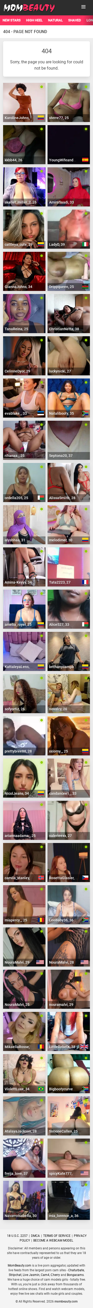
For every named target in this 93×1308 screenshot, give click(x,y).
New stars (12, 20)
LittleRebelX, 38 (62, 1047)
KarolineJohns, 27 (19, 118)
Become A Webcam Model (53, 1240)
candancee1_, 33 (62, 793)
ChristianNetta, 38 (64, 329)
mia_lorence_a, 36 (64, 1216)
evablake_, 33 (16, 413)
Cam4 (45, 1275)
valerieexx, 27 (60, 836)
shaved (74, 20)
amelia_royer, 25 (18, 624)
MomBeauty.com (19, 1265)
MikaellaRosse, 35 (20, 1047)
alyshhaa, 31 (15, 540)
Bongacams (75, 1275)
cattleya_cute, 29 (19, 244)
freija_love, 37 (16, 1173)
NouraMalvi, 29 (17, 962)
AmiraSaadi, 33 (61, 202)
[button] (83, 7)
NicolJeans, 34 (17, 793)
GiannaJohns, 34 (18, 287)
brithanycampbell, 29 (66, 667)
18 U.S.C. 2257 (17, 1236)
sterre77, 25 (59, 118)
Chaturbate (76, 1270)
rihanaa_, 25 (15, 456)
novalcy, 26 (58, 709)
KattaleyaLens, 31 (19, 667)
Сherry (55, 1275)
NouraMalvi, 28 (61, 962)
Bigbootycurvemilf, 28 (67, 1089)
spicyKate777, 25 (63, 1173)
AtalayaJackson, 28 (21, 1131)
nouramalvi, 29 (61, 1005)
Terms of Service (57, 1236)
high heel (34, 20)
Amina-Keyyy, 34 (18, 582)
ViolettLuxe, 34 (17, 1089)
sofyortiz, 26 (15, 709)
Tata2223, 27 (60, 582)
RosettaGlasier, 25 (64, 878)
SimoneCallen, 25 (63, 1131)
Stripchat (15, 1275)
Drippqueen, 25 (61, 287)
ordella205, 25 (16, 498)
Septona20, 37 (61, 456)
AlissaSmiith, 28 (62, 498)
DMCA (35, 1236)
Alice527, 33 (59, 624)
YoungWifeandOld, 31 (67, 160)
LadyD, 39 (57, 244)
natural (55, 20)
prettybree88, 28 (18, 751)
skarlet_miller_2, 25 (20, 202)
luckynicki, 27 (60, 371)
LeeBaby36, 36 (61, 920)
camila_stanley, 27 (20, 878)
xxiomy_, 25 (58, 751)
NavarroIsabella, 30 (21, 1216)
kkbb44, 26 (13, 160)
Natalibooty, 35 (61, 413)
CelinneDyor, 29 (17, 371)
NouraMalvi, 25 (17, 1005)
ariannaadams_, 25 (20, 836)
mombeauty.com (66, 1301)
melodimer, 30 (60, 540)
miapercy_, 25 (16, 920)
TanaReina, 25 (16, 329)
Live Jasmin (31, 1275)
